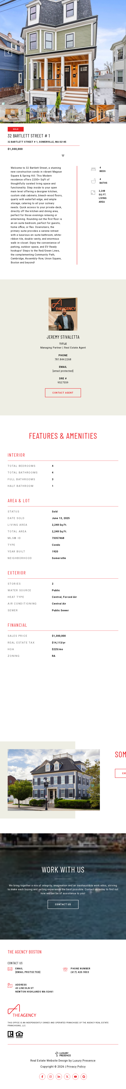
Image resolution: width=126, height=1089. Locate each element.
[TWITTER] (67, 1077)
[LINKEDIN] (59, 1077)
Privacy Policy (76, 1066)
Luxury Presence (84, 1060)
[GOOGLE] (84, 1077)
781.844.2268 (63, 359)
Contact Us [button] (63, 904)
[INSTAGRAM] (50, 1077)
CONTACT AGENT (63, 393)
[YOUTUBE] (75, 1077)
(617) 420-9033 (80, 972)
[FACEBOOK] (42, 1077)
